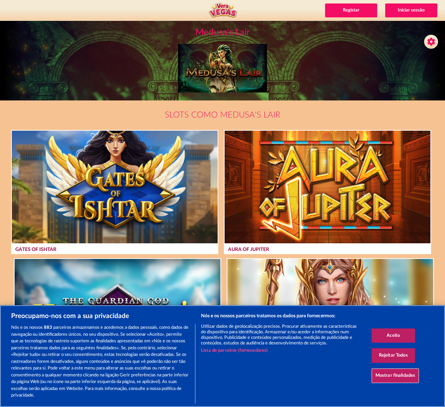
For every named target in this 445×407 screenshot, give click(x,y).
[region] (222, 356)
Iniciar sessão (411, 10)
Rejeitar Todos (393, 355)
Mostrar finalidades (395, 375)
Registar (351, 10)
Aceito (393, 335)
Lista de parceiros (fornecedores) (234, 350)
